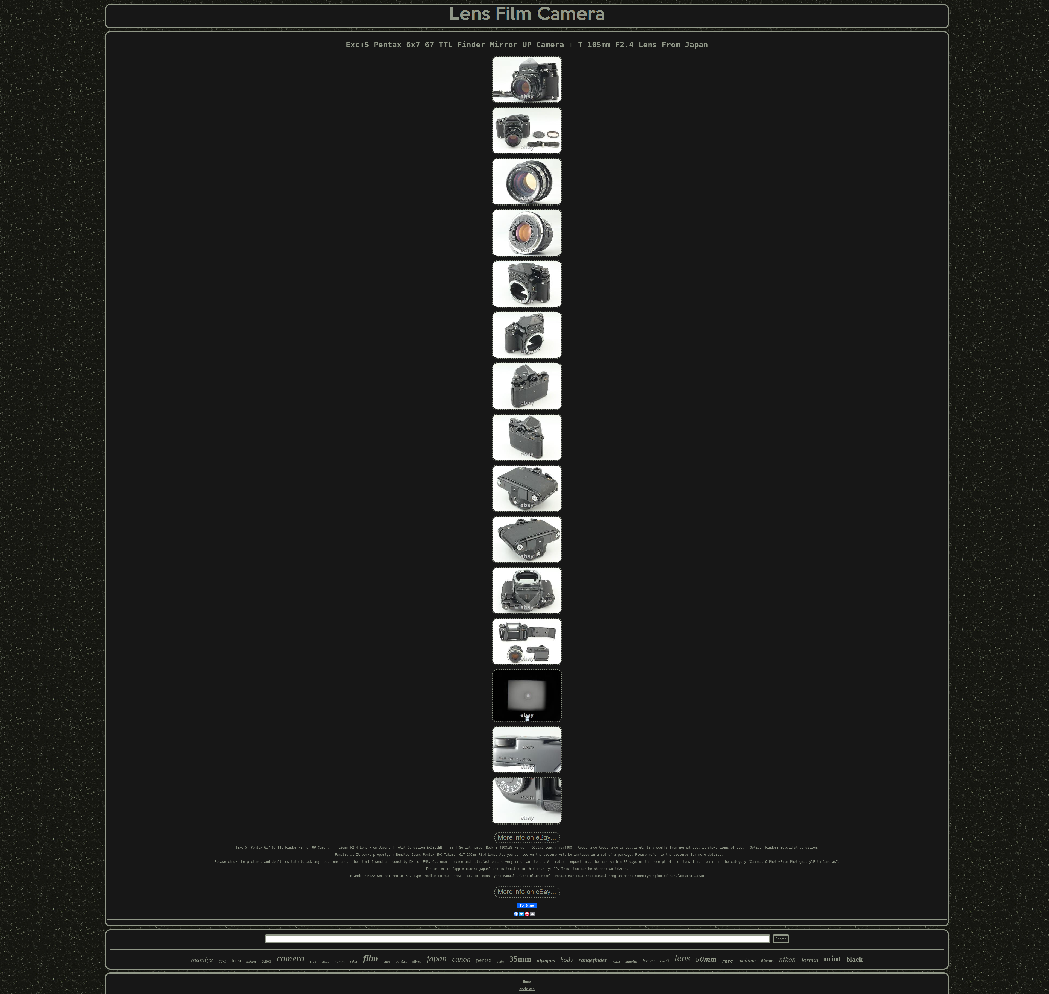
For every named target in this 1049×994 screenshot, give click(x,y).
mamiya (202, 959)
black (854, 959)
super (266, 961)
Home (527, 982)
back (313, 962)
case (387, 961)
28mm (325, 962)
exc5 (664, 960)
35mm (520, 958)
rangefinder (593, 960)
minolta (631, 961)
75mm (339, 961)
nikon (787, 959)
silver (416, 961)
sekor (354, 961)
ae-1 (222, 961)
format (810, 960)
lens (682, 958)
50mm (706, 959)
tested (616, 962)
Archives (527, 989)
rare (727, 961)
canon (461, 959)
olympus (546, 960)
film (370, 958)
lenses (649, 960)
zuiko (500, 961)
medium (747, 960)
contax (401, 961)
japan (437, 958)
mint (832, 958)
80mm (767, 960)
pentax (484, 960)
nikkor (251, 961)
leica (236, 960)
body (566, 959)
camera (291, 958)
